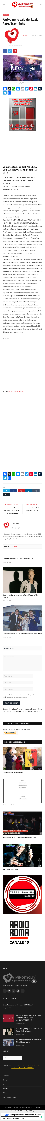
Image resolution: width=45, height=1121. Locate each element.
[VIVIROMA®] (22, 4)
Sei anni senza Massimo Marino (13, 772)
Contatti (5, 1080)
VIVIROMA (38, 1107)
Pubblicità (6, 1088)
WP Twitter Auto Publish (14, 1111)
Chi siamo (6, 1075)
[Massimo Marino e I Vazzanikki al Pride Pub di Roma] (22, 823)
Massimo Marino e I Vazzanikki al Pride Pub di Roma (19, 837)
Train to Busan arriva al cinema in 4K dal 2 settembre (22, 633)
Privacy (5, 1093)
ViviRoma (26, 36)
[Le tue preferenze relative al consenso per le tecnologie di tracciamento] (41, 1117)
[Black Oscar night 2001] (22, 855)
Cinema (6, 14)
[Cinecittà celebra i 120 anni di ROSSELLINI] (22, 554)
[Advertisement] (22, 147)
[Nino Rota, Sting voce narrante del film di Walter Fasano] (22, 580)
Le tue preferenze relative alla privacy (25, 1114)
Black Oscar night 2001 (10, 869)
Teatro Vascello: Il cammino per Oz (32, 509)
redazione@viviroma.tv (17, 391)
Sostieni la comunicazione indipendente (16, 729)
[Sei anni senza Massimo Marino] (22, 758)
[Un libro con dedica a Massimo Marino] (22, 791)
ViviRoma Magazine (9, 1097)
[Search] (41, 5)
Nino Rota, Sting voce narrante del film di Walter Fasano (21, 596)
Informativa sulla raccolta (13, 1118)
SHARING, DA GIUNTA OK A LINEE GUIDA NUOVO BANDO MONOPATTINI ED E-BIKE (28, 1018)
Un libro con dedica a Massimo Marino (15, 805)
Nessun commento (16, 45)
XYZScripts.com (33, 1111)
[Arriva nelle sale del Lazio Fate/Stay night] (22, 68)
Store (4, 1084)
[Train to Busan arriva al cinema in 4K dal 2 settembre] (22, 618)
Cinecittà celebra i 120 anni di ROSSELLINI (18, 559)
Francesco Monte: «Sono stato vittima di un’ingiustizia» (11, 510)
